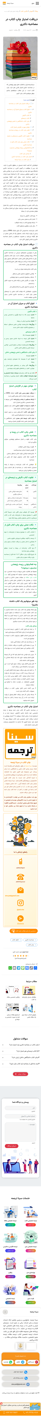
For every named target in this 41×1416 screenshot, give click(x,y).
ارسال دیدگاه (11, 1146)
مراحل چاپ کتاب (24, 154)
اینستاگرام (31, 1362)
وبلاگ (36, 11)
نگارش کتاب (24, 11)
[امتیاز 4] (18, 956)
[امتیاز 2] (23, 956)
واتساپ (6, 1362)
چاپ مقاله (29, 577)
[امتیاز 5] (15, 956)
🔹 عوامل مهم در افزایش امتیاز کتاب (21, 127)
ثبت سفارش (31, 1225)
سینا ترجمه (28, 766)
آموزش (31, 11)
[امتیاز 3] (21, 956)
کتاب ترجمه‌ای (25, 118)
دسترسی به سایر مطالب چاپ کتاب (25, 931)
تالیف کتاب (15, 940)
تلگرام (18, 1362)
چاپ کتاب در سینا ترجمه (22, 159)
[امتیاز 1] (26, 956)
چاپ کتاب (30, 945)
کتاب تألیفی (25, 115)
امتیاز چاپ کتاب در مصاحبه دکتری (22, 156)
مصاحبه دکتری (29, 940)
